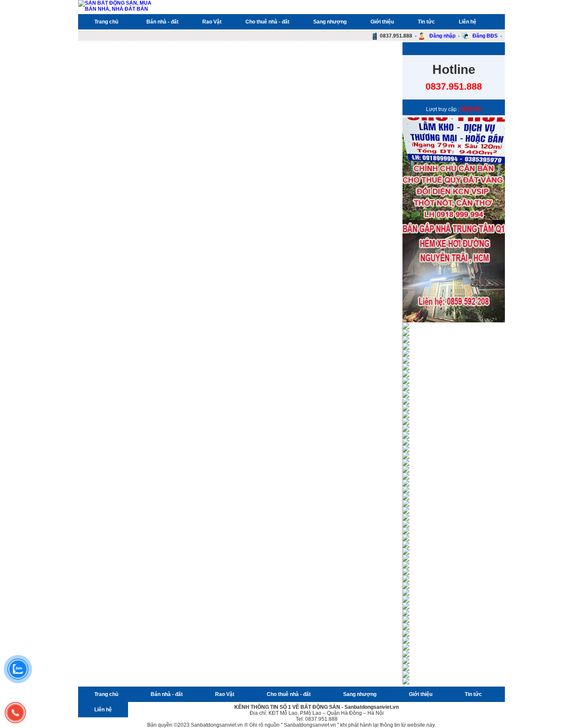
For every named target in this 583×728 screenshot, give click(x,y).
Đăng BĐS (484, 36)
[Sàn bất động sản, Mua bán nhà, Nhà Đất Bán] (117, 9)
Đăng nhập (441, 36)
